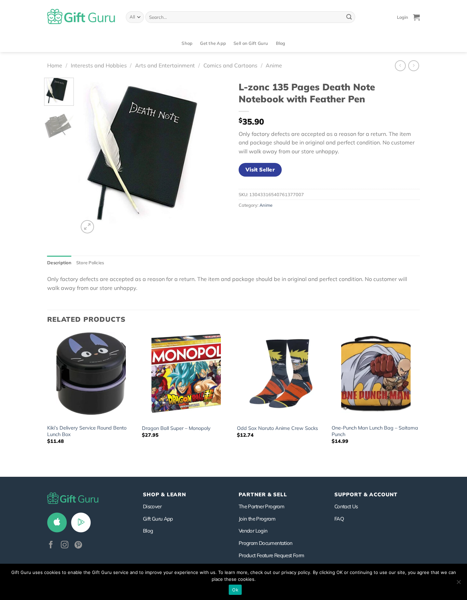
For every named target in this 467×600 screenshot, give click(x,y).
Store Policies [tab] (90, 262)
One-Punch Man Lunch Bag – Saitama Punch (375, 431)
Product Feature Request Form (271, 555)
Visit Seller (260, 169)
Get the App (213, 43)
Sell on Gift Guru (251, 43)
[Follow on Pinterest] (78, 545)
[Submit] (349, 17)
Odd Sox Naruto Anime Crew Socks (277, 428)
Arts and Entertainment (165, 65)
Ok (235, 589)
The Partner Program (261, 506)
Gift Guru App (158, 518)
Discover (152, 506)
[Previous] (90, 156)
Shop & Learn (164, 494)
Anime (274, 65)
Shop (187, 43)
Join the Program (257, 518)
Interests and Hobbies (99, 65)
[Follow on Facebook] (51, 545)
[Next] (217, 156)
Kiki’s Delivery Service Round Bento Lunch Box (86, 431)
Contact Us (346, 506)
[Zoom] (87, 226)
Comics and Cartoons (230, 65)
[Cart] (416, 17)
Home (54, 65)
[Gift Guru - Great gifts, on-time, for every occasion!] (81, 17)
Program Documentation (266, 543)
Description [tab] (59, 262)
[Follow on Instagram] (64, 545)
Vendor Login (253, 530)
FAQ (339, 518)
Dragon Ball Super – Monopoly (176, 428)
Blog (280, 43)
